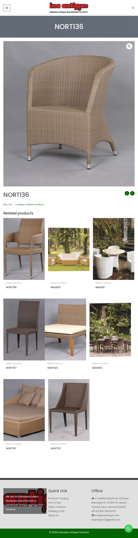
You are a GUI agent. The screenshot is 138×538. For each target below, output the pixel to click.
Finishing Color (56, 511)
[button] (133, 7)
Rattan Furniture (35, 204)
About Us (53, 515)
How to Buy (54, 502)
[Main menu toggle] (6, 7)
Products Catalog (58, 498)
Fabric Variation (57, 507)
